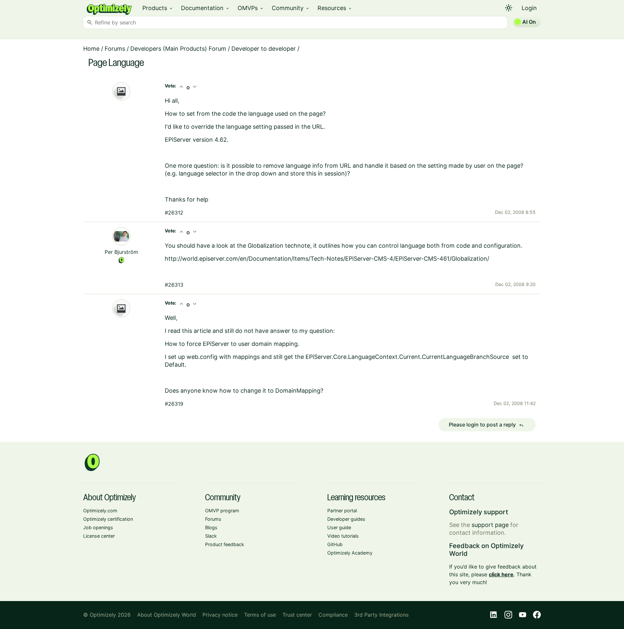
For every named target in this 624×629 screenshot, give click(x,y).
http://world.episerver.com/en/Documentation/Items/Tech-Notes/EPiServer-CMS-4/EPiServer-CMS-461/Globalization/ (327, 258)
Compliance (333, 614)
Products (157, 8)
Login (529, 8)
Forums (115, 48)
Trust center (297, 614)
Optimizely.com (100, 510)
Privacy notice (220, 614)
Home (91, 48)
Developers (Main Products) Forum (178, 48)
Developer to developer (263, 48)
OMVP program (222, 510)
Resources (335, 8)
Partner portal (342, 510)
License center (99, 536)
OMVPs (251, 8)
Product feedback (224, 544)
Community (291, 8)
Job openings (98, 527)
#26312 (174, 212)
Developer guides (346, 519)
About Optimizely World (166, 614)
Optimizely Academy (349, 553)
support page (490, 524)
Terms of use (260, 614)
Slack (211, 536)
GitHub (335, 544)
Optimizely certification (108, 519)
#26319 (174, 403)
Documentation (205, 8)
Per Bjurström (121, 252)
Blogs (211, 527)
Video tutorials (343, 536)
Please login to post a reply (486, 424)
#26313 (174, 285)
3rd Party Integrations (381, 614)
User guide (339, 527)
